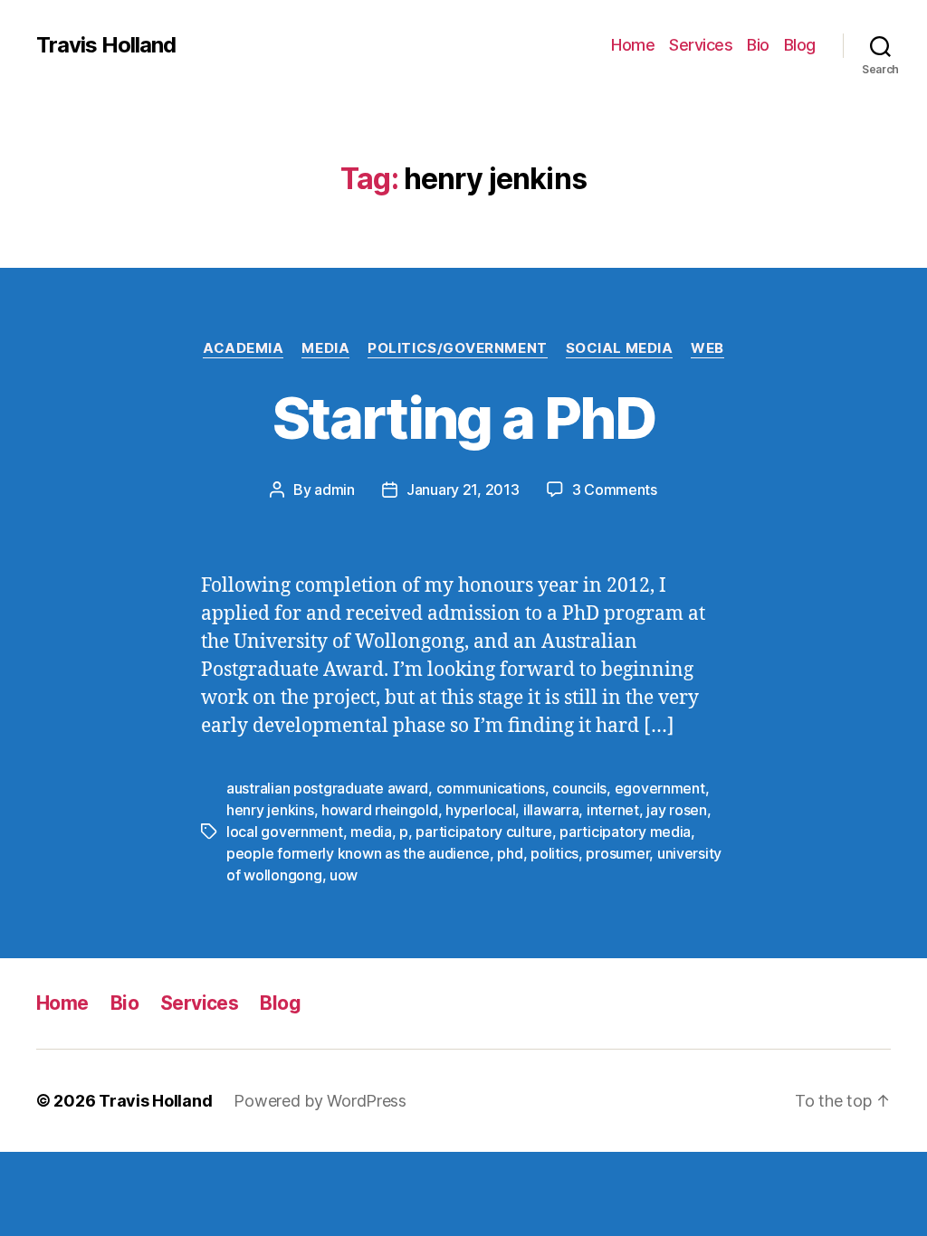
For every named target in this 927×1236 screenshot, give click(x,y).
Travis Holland (106, 45)
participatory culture (483, 831)
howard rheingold (379, 810)
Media (325, 348)
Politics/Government (457, 348)
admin (334, 489)
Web (707, 348)
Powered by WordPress (320, 1100)
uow (344, 875)
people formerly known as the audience (358, 853)
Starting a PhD (463, 417)
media (371, 831)
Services (700, 44)
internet (613, 810)
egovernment (660, 788)
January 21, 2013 (463, 489)
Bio (758, 44)
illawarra (551, 810)
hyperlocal (480, 810)
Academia (243, 348)
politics (554, 853)
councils (579, 788)
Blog (800, 44)
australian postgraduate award (327, 788)
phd (509, 853)
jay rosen (676, 810)
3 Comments (614, 489)
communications (490, 788)
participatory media (625, 831)
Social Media (620, 348)
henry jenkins (270, 810)
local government (284, 831)
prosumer (617, 853)
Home (633, 44)
